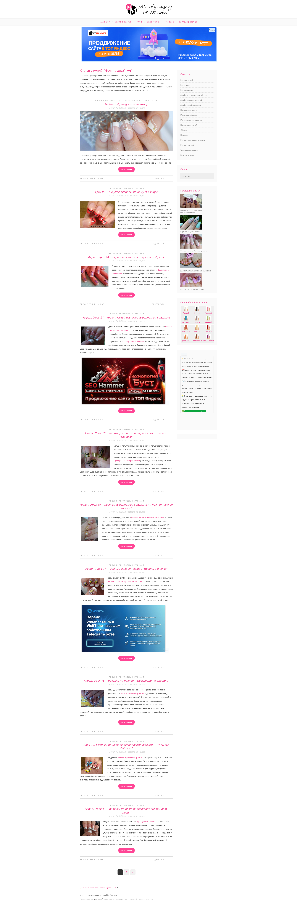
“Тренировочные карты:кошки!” (127, 460)
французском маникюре (147, 821)
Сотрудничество (188, 22)
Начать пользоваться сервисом (195, 411)
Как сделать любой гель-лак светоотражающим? (191, 211)
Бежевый (186, 331)
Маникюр (105, 22)
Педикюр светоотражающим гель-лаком (195, 270)
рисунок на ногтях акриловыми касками (125, 581)
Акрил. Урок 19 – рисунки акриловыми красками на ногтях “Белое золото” (126, 506)
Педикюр (184, 135)
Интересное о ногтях (188, 110)
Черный (197, 313)
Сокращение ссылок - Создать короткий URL (99, 887)
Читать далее (126, 169)
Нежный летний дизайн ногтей (192, 289)
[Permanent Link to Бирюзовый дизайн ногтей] (191, 229)
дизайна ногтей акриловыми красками (147, 517)
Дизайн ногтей (123, 22)
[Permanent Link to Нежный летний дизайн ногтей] (191, 286)
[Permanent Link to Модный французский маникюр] (126, 149)
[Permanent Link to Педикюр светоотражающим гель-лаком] (191, 267)
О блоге (169, 22)
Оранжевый (186, 340)
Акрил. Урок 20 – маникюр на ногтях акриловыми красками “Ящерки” (126, 435)
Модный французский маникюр (126, 104)
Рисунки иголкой (187, 145)
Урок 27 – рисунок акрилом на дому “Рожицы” (126, 192)
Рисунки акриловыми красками (126, 188)
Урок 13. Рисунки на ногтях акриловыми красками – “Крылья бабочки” (126, 746)
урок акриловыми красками (132, 693)
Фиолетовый (208, 340)
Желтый (197, 331)
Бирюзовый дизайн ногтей (190, 231)
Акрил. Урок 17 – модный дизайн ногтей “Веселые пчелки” (126, 569)
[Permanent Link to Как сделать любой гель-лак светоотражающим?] (191, 207)
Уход (139, 22)
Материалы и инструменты (191, 120)
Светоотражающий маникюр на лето (194, 251)
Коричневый (197, 340)
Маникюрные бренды (188, 115)
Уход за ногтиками (187, 155)
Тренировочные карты (189, 150)
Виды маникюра (118, 101)
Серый (197, 322)
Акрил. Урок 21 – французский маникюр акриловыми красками (126, 317)
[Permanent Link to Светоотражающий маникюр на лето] (191, 248)
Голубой (185, 322)
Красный (208, 331)
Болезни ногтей (186, 80)
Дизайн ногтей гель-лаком (143, 101)
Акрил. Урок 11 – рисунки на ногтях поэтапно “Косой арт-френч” (126, 810)
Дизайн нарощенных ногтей (191, 100)
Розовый (208, 313)
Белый (186, 313)
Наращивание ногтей (188, 125)
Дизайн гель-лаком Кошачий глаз (193, 95)
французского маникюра (133, 341)
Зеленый (208, 322)
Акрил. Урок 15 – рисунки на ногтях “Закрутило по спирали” (126, 680)
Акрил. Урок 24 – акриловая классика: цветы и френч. (126, 257)
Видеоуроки (153, 22)
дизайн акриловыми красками (131, 757)
